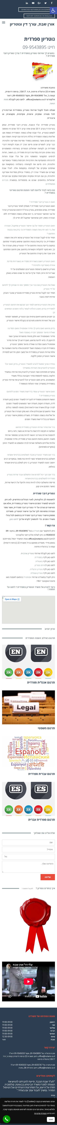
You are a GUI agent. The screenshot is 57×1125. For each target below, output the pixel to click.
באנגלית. (39, 561)
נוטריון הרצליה (36, 569)
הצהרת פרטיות (40, 1113)
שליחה (48, 877)
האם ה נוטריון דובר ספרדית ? (42, 202)
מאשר (51, 1119)
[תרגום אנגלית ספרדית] (28, 662)
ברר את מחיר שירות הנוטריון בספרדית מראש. (35, 427)
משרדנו (36, 531)
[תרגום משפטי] (28, 707)
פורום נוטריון (40, 565)
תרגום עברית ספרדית (41, 774)
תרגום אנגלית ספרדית (41, 682)
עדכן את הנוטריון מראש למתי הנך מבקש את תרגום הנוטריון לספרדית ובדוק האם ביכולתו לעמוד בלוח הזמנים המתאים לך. (29, 308)
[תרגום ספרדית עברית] (28, 799)
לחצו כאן (14, 519)
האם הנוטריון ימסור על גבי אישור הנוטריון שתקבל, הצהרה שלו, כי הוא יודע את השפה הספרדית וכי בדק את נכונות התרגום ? (29, 230)
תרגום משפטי (46, 728)
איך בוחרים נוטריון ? (38, 888)
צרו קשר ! (50, 525)
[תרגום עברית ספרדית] (28, 753)
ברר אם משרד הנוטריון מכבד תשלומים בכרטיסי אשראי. (31, 455)
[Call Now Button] (6, 1119)
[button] (53, 10)
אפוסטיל (27, 577)
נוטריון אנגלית (37, 573)
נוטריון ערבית (27, 553)
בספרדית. (38, 557)
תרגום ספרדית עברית (41, 820)
